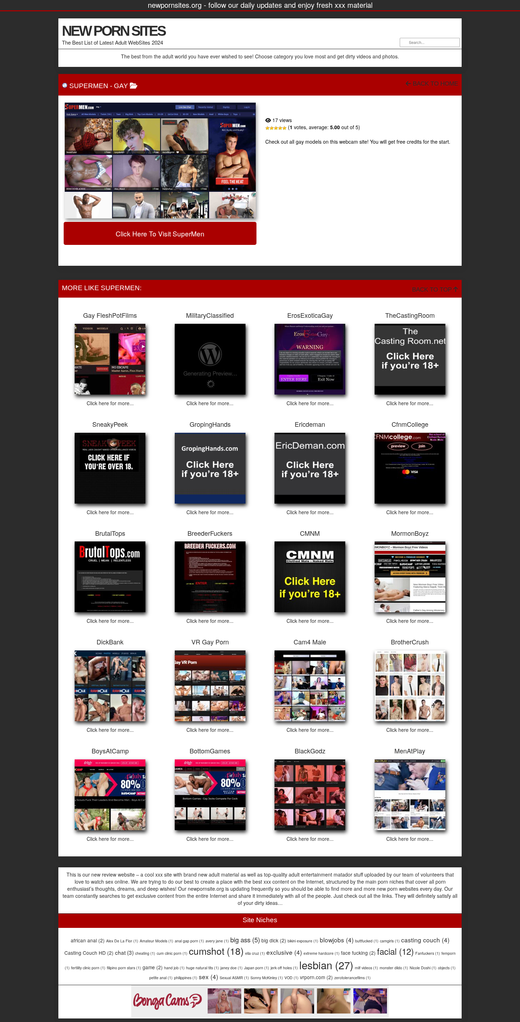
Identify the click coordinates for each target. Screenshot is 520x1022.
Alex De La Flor (122, 940)
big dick (273, 940)
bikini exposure (303, 940)
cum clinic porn (172, 953)
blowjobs (337, 939)
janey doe (231, 967)
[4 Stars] (280, 128)
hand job (174, 967)
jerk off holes (284, 967)
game (153, 967)
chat (124, 952)
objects (447, 967)
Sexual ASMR (234, 977)
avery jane (217, 940)
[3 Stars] (276, 128)
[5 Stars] (284, 128)
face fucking (358, 952)
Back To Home (434, 83)
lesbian (326, 964)
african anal (88, 940)
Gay (121, 86)
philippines (185, 977)
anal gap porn (189, 940)
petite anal (161, 977)
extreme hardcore (322, 953)
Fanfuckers (427, 953)
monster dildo (394, 967)
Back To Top (432, 289)
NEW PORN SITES (113, 31)
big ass (245, 939)
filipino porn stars (124, 967)
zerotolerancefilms (352, 977)
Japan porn (256, 967)
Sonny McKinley (266, 977)
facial (395, 951)
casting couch (425, 939)
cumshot (216, 951)
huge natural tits (202, 967)
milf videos (366, 967)
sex (208, 976)
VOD (291, 977)
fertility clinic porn (88, 967)
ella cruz (255, 953)
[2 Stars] (272, 128)
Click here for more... (110, 403)
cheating (145, 953)
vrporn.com (316, 977)
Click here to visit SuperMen (160, 233)
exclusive (284, 952)
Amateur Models (156, 940)
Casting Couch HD (89, 952)
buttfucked (367, 940)
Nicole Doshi (423, 967)
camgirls (390, 940)
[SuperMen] (160, 160)
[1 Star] (267, 128)
